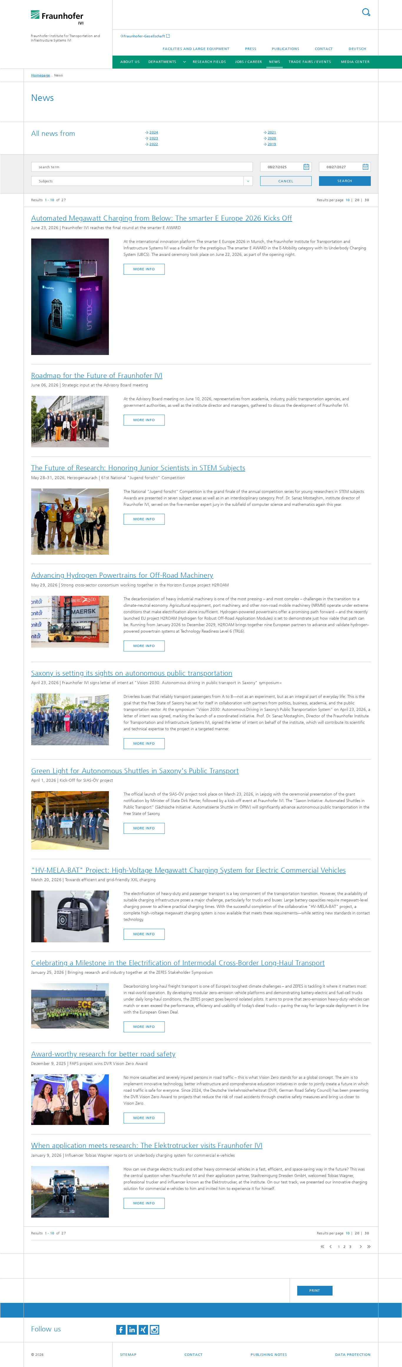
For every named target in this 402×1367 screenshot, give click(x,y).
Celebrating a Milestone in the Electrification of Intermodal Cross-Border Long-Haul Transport (178, 963)
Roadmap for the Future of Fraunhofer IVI (96, 375)
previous (329, 1247)
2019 (272, 144)
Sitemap (128, 1355)
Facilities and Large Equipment (196, 49)
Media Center (355, 62)
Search (366, 12)
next (359, 1247)
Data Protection (353, 1355)
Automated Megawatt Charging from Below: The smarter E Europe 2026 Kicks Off (161, 218)
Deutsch (357, 49)
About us (130, 62)
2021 (272, 132)
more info (144, 269)
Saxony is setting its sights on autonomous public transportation (131, 673)
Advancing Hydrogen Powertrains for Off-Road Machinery (122, 575)
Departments (162, 62)
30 (367, 200)
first (321, 1247)
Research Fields (209, 62)
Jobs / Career (248, 62)
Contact (324, 49)
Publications (285, 49)
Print (314, 1290)
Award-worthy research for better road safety (103, 1054)
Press (250, 49)
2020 (272, 138)
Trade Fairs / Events (310, 62)
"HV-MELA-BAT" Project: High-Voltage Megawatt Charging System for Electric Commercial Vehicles (188, 870)
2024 (153, 132)
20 (357, 200)
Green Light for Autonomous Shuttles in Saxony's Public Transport (135, 771)
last (367, 1247)
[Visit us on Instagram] (154, 1330)
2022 (153, 144)
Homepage (40, 75)
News (274, 62)
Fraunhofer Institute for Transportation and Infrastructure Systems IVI (65, 38)
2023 (153, 138)
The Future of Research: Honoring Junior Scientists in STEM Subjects (138, 468)
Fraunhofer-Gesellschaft (144, 36)
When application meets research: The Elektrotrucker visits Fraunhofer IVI (147, 1145)
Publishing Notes (269, 1355)
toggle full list (248, 181)
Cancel (285, 181)
